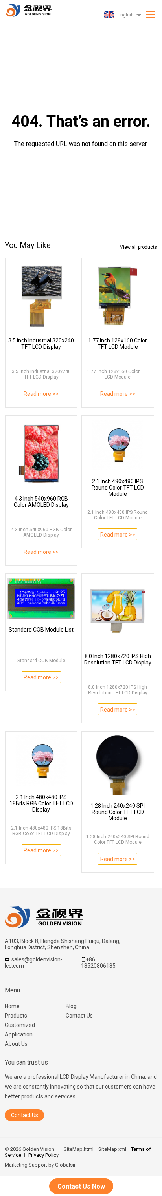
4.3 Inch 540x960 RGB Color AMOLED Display (41, 501)
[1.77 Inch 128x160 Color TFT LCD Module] (117, 295)
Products (16, 1015)
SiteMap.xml (112, 1149)
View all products (138, 247)
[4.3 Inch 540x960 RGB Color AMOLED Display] (41, 454)
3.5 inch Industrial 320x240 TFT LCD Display (41, 343)
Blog (71, 1006)
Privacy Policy (43, 1155)
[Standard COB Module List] (41, 598)
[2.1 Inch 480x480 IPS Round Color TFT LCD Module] (117, 445)
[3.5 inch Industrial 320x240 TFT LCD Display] (41, 295)
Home (12, 1006)
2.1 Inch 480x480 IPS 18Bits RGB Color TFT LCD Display (41, 803)
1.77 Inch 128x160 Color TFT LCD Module (117, 343)
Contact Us (79, 1015)
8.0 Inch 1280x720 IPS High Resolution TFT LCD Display (117, 659)
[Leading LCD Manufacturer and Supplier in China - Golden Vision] (27, 8)
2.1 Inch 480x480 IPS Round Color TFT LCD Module (118, 487)
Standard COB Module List (41, 629)
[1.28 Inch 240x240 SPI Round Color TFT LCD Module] (117, 765)
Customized (20, 1025)
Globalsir (65, 1165)
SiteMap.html (79, 1149)
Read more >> (41, 394)
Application (19, 1034)
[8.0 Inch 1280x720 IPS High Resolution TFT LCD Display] (117, 611)
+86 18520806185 (98, 962)
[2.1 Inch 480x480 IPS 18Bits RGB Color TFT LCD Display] (41, 760)
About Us (16, 1044)
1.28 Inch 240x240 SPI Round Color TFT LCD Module (117, 812)
